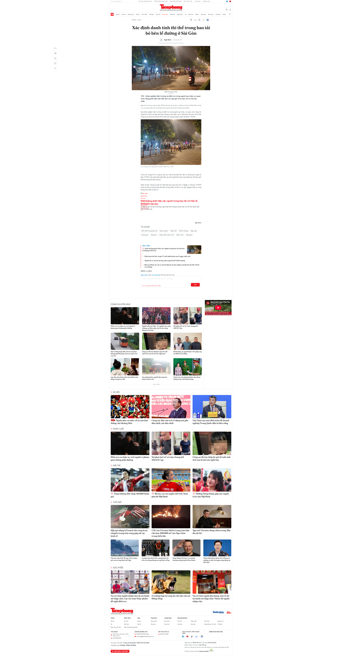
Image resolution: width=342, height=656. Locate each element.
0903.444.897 (164, 634)
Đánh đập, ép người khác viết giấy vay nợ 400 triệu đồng (187, 353)
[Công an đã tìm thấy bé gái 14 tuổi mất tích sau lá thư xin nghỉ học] (156, 341)
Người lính (180, 14)
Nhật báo (127, 618)
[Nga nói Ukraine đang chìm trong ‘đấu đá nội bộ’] (212, 516)
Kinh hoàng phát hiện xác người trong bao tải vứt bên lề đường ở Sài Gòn (163, 249)
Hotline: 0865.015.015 (145, 1)
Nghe (55, 48)
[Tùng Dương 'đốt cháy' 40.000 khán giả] (130, 480)
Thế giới (151, 14)
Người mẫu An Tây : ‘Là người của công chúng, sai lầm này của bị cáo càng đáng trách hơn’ (156, 328)
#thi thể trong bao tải (149, 231)
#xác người (164, 231)
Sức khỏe (144, 14)
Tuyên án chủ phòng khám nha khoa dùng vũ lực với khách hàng (186, 378)
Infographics (182, 618)
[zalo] (197, 636)
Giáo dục (203, 14)
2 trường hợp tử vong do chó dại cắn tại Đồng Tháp (171, 597)
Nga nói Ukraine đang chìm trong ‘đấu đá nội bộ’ (211, 532)
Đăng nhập (144, 275)
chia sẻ (191, 20)
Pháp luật (165, 14)
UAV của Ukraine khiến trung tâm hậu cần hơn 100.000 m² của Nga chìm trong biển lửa (170, 533)
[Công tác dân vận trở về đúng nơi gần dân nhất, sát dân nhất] (171, 406)
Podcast (154, 618)
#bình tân (180, 235)
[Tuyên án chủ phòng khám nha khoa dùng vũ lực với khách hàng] (187, 366)
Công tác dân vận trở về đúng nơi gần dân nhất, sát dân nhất (170, 422)
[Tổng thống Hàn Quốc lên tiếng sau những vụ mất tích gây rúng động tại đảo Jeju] (217, 548)
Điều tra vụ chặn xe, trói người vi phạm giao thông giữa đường (123, 327)
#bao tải (174, 231)
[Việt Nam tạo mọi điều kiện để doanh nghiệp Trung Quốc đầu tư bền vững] (212, 406)
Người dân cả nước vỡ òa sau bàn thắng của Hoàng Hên (129, 422)
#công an (145, 235)
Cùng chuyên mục (121, 304)
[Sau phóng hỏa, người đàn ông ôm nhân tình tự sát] (156, 366)
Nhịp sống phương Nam (130, 627)
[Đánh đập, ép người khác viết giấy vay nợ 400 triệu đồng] (187, 341)
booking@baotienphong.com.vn (145, 636)
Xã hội (117, 14)
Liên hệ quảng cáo (140, 632)
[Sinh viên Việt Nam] (218, 612)
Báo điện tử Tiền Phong (171, 7)
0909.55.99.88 (140, 634)
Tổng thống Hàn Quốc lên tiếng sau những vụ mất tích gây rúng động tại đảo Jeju (216, 560)
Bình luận (55, 63)
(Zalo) (147, 634)
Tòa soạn (197, 1)
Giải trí (197, 14)
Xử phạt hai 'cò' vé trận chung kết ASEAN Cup (185, 327)
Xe (185, 14)
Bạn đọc (193, 624)
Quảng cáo (206, 1)
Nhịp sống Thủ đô (116, 627)
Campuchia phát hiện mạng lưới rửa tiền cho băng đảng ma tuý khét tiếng (155, 559)
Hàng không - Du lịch (210, 624)
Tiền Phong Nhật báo (161, 1)
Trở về (55, 68)
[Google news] (202, 636)
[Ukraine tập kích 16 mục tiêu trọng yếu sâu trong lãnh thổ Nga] (125, 548)
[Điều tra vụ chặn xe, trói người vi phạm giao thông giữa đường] (125, 315)
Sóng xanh (131, 14)
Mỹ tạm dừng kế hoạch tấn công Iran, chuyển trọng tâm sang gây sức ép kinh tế (129, 533)
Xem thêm (229, 14)
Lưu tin (55, 58)
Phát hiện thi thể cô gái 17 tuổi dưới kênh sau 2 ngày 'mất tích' (167, 256)
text (195, 20)
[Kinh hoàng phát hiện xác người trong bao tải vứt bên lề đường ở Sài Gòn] (194, 249)
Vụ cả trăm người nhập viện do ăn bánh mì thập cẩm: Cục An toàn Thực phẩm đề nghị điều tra (130, 598)
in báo (199, 20)
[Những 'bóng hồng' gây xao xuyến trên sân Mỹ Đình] (212, 480)
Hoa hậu (218, 14)
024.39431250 (117, 638)
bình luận (203, 20)
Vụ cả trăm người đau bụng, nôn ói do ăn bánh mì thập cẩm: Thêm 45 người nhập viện (211, 598)
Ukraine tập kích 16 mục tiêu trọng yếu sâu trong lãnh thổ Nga (124, 559)
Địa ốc (138, 14)
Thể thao (172, 14)
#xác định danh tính (167, 235)
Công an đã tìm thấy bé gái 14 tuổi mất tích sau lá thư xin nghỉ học (154, 353)
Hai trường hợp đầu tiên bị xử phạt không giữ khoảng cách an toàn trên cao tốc (124, 354)
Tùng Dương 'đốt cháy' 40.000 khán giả (130, 495)
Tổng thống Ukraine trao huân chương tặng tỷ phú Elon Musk (183, 559)
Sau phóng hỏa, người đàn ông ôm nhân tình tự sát (154, 378)
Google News (207, 20)
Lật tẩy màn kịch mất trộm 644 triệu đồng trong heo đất (124, 378)
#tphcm (154, 235)
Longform (168, 618)
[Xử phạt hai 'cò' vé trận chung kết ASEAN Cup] (187, 315)
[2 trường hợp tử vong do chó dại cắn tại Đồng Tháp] (171, 582)
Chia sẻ (55, 53)
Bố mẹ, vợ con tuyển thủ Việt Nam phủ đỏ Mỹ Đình (170, 495)
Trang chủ (112, 14)
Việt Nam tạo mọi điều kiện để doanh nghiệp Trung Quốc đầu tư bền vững (211, 422)
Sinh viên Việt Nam (176, 1)
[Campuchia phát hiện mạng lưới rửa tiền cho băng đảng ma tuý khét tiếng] (156, 548)
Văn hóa (190, 14)
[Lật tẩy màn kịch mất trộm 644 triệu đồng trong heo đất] (125, 366)
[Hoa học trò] (229, 612)
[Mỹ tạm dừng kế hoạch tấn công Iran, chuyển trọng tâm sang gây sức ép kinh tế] (130, 516)
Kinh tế (124, 14)
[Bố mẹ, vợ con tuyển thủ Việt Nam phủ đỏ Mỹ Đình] (171, 480)
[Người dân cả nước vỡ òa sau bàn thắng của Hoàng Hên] (130, 406)
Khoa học (211, 14)
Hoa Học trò (188, 1)
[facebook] (227, 1)
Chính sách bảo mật (216, 632)
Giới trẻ (158, 14)
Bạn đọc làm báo (121, 651)
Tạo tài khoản (156, 275)
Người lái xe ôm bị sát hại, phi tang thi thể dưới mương (164, 260)
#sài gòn (189, 235)
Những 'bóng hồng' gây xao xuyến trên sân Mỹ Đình (211, 495)
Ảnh (138, 618)
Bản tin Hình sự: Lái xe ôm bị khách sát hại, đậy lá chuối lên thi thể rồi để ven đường (171, 266)
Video (224, 14)
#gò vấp (194, 231)
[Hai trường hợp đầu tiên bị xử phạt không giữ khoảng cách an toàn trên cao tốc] (125, 341)
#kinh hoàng (183, 231)
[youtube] (230, 1)
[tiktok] (193, 636)
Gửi (195, 285)
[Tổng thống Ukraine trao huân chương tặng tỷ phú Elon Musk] (186, 548)
